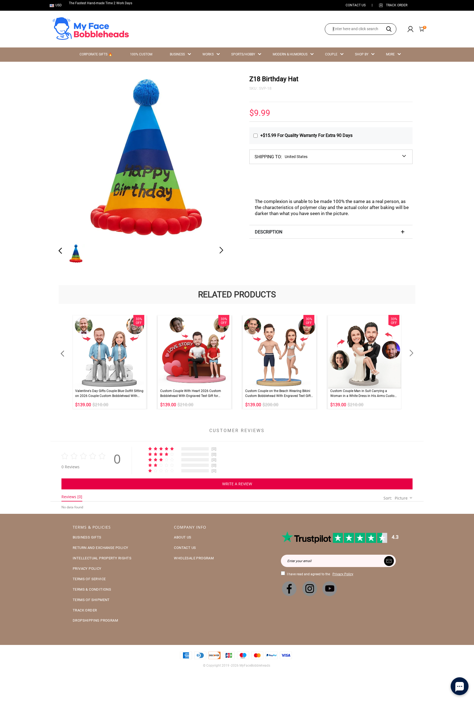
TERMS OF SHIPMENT (91, 600)
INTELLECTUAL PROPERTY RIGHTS (102, 558)
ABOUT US (182, 537)
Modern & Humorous (290, 54)
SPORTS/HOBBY (243, 54)
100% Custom (141, 54)
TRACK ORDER (85, 610)
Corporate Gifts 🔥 (96, 54)
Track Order (396, 5)
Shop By (361, 54)
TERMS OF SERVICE (89, 579)
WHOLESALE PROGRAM (194, 558)
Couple (331, 54)
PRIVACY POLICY (87, 568)
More (390, 54)
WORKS (208, 54)
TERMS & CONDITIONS (92, 589)
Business (177, 54)
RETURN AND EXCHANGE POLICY (100, 548)
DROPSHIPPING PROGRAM (95, 620)
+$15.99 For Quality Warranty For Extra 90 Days (306, 135)
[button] (71, 156)
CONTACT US (356, 5)
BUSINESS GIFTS (87, 537)
